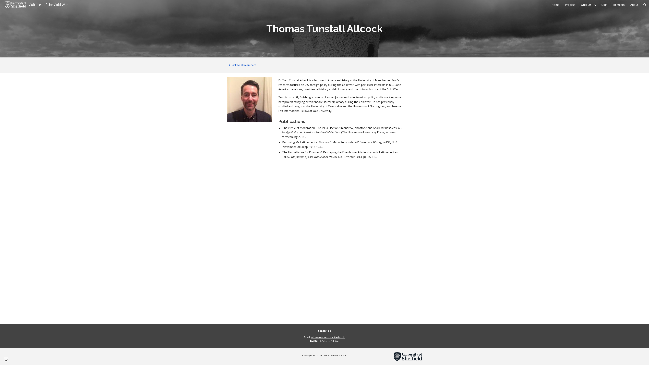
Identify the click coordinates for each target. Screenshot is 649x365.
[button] (645, 5)
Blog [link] (604, 5)
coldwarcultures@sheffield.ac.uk (328, 337)
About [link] (634, 5)
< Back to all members (242, 65)
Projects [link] (570, 5)
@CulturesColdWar (329, 341)
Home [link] (555, 5)
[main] (324, 28)
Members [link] (618, 5)
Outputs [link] (586, 5)
